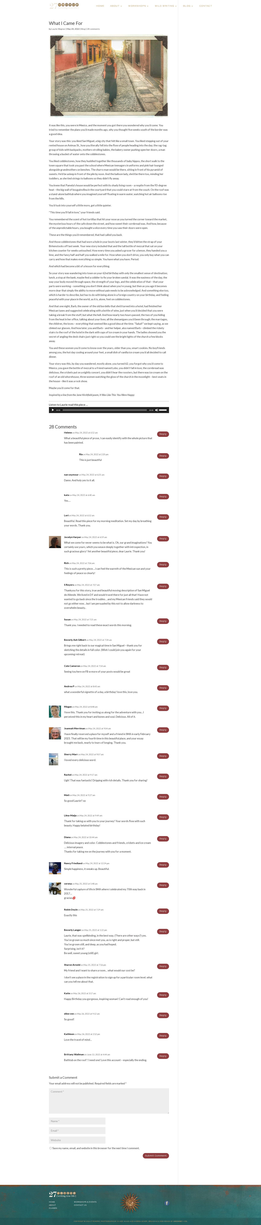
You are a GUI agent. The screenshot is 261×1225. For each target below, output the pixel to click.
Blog (83, 29)
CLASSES (53, 1208)
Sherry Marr (71, 754)
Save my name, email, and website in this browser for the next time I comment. (96, 1148)
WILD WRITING (164, 6)
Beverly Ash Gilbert (75, 639)
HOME (100, 6)
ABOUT (115, 6)
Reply (163, 434)
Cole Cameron (72, 665)
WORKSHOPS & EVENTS (85, 1202)
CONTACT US (80, 1205)
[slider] (163, 409)
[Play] (52, 410)
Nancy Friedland (73, 863)
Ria (81, 454)
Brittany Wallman (74, 1054)
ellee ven (69, 1013)
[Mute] (156, 410)
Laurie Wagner (58, 29)
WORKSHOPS (137, 6)
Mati (66, 795)
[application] (109, 410)
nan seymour (71, 474)
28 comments (93, 29)
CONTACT (205, 6)
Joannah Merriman (74, 728)
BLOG (187, 6)
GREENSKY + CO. (180, 1221)
